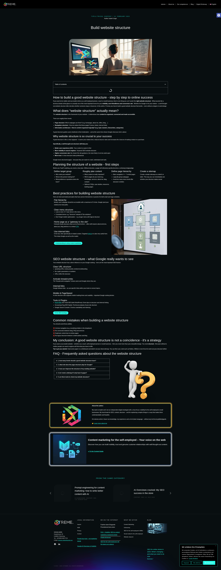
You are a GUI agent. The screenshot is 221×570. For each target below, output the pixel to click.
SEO (94, 498)
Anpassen (186, 563)
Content (108, 16)
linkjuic (90, 233)
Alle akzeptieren (209, 563)
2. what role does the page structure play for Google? (75, 364)
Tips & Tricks (97, 16)
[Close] (216, 546)
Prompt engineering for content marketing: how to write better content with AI (90, 490)
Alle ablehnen (197, 563)
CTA (77, 226)
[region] (199, 555)
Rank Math (58, 302)
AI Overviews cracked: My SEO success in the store (149, 491)
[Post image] (62, 493)
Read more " (150, 559)
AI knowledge (80, 498)
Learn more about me (100, 423)
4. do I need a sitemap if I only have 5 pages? (72, 373)
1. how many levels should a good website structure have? (77, 360)
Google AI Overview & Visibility (86, 546)
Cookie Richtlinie (193, 558)
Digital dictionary (106, 537)
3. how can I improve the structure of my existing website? (77, 369)
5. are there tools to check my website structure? (74, 377)
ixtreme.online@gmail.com (65, 540)
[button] (219, 15)
